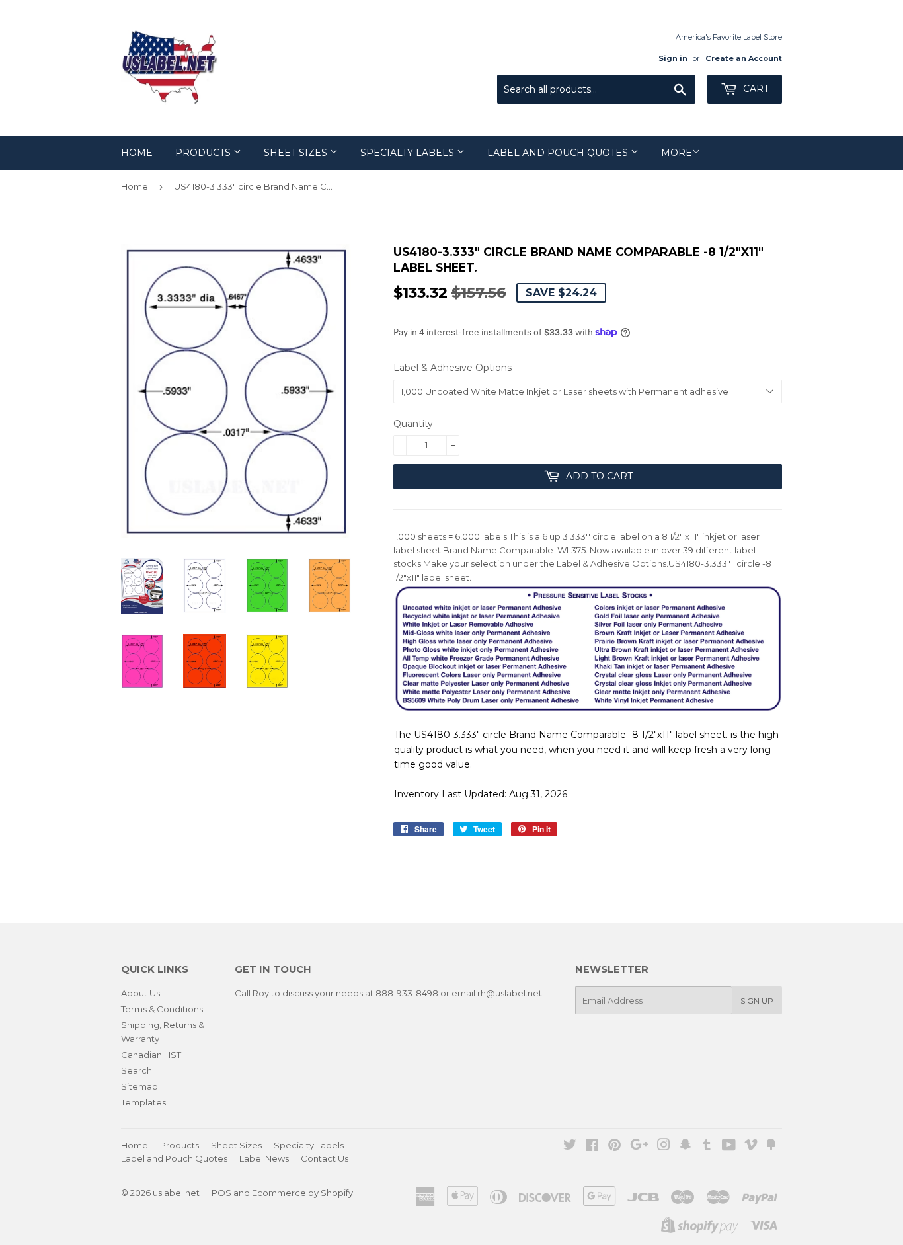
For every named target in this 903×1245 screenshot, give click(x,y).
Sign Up (756, 1001)
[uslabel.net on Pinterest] (614, 1146)
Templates (143, 1102)
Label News (264, 1158)
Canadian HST (151, 1054)
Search (136, 1070)
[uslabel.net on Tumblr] (707, 1146)
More (676, 153)
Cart (754, 89)
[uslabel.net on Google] (639, 1146)
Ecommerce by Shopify (302, 1192)
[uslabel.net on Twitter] (569, 1146)
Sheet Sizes (297, 153)
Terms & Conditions (162, 1009)
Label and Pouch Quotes (559, 153)
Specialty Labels (408, 153)
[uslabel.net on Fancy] (770, 1146)
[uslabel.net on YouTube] (729, 1146)
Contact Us (324, 1158)
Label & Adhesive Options (452, 368)
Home (137, 153)
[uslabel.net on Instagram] (663, 1146)
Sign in (672, 58)
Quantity (413, 424)
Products (204, 153)
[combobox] (596, 89)
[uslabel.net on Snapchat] (685, 1146)
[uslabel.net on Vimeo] (751, 1146)
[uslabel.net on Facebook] (592, 1146)
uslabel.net (176, 1192)
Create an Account (743, 58)
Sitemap (139, 1086)
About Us (140, 993)
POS (221, 1192)
